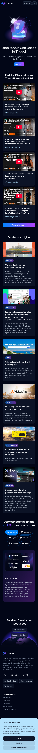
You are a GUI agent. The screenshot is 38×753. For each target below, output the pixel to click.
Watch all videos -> (19, 225)
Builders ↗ (19, 64)
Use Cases (6, 701)
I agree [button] (19, 738)
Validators (6, 703)
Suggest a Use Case (19, 635)
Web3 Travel (7, 706)
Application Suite (11, 681)
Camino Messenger (9, 709)
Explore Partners (19, 630)
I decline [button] (19, 743)
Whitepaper (9, 686)
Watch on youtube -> (12, 113)
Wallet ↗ (27, 3)
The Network (7, 698)
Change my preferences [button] (19, 747)
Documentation (26, 681)
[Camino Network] (7, 3)
